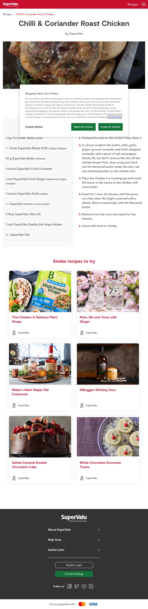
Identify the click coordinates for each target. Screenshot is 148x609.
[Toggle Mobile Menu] (143, 4)
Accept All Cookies (110, 127)
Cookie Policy (114, 117)
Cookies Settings (34, 126)
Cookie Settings (74, 573)
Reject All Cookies (83, 127)
